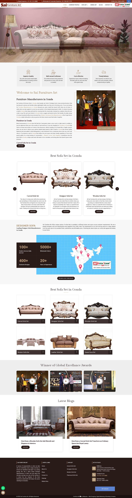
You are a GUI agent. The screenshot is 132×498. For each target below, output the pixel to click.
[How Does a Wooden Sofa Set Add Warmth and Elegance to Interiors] (40, 422)
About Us (44, 469)
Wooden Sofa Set (99, 196)
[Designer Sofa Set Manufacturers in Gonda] (66, 177)
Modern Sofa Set (71, 472)
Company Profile (74, 5)
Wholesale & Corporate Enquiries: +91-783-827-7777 (57, 1)
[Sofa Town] (122, 5)
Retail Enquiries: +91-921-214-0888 (28, 1)
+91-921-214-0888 (102, 475)
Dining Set (93, 5)
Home (65, 5)
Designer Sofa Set (66, 196)
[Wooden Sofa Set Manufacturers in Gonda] (99, 177)
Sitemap (44, 478)
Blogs (101, 5)
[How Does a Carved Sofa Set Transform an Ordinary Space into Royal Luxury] (91, 422)
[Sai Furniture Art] (11, 5)
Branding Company (111, 496)
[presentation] (8, 35)
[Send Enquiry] (3, 493)
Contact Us (108, 5)
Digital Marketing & (101, 496)
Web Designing (92, 496)
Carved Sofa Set (33, 196)
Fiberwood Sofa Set (72, 475)
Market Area (45, 481)
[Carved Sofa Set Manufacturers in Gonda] (33, 177)
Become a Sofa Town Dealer (66, 278)
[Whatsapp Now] (3, 488)
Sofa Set (84, 5)
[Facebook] (128, 1)
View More (20, 145)
